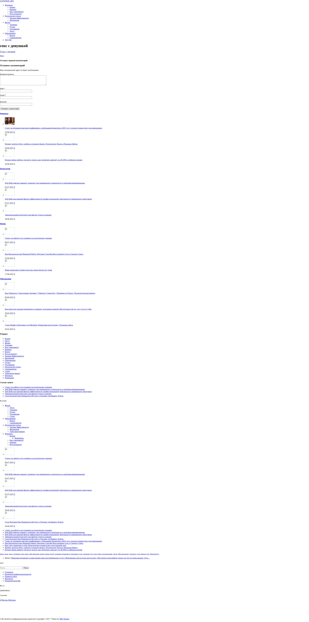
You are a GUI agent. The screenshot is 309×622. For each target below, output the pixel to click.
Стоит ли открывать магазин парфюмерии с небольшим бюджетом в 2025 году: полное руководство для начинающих (53, 128)
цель (148, 554)
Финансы (9, 5)
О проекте (9, 572)
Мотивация (14, 20)
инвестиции (35, 554)
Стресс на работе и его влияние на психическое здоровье (28, 238)
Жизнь (7, 22)
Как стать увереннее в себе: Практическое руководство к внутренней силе (35, 545)
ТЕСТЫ (8, 40)
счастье (115, 554)
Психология (5, 169)
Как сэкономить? (17, 12)
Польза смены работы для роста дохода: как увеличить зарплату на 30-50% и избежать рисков (43, 160)
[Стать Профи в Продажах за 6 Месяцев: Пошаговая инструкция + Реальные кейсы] (9, 321)
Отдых (12, 27)
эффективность (154, 554)
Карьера (13, 9)
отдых (81, 554)
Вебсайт (3, 102)
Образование (10, 33)
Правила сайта (11, 576)
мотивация (58, 554)
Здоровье (13, 25)
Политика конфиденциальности (18, 574)
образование (74, 554)
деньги (11, 554)
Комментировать (7, 74)
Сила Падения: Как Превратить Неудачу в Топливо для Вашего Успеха (34, 396)
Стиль (7, 371)
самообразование (107, 554)
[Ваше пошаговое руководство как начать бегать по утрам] (9, 266)
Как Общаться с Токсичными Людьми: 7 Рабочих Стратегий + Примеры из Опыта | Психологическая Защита (50, 293)
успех (138, 554)
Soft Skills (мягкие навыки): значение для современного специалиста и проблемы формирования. (45, 183)
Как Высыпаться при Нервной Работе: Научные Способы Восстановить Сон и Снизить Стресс (44, 254)
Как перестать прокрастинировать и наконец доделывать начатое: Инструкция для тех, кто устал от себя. (48, 309)
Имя (2, 89)
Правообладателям (12, 581)
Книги (12, 36)
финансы (143, 554)
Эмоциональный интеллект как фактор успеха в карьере (28, 215)
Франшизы (9, 378)
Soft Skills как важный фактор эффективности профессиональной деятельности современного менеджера (48, 199)
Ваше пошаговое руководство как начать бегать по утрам (28, 270)
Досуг (12, 31)
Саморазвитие (15, 38)
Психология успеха (13, 16)
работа (100, 554)
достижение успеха (19, 554)
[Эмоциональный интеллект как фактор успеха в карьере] (9, 211)
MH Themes (64, 619)
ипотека (42, 554)
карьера (47, 554)
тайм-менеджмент (123, 554)
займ (30, 554)
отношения (86, 554)
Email (2, 95)
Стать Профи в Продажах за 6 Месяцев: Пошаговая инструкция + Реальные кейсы (39, 325)
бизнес (2, 554)
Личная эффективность (19, 18)
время (6, 554)
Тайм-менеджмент (12, 373)
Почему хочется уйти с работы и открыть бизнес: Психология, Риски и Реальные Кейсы (41, 144)
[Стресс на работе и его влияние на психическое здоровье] (9, 234)
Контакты (9, 579)
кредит (52, 554)
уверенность (133, 554)
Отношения (14, 29)
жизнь (27, 554)
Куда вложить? (16, 14)
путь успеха (93, 554)
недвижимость (66, 554)
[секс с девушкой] (7, 52)
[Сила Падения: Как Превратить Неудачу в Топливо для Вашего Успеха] (9, 518)
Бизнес (12, 7)
